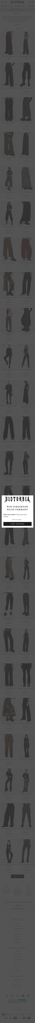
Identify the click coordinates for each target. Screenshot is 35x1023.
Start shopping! (17, 524)
